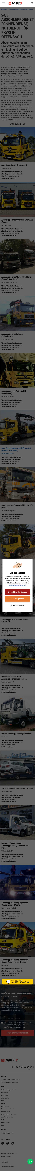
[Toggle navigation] (3, 3)
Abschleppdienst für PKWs (8, 1114)
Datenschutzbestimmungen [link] (17, 585)
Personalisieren (19, 605)
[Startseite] (15, 3)
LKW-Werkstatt (5, 1111)
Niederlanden (5, 1098)
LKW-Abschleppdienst (7, 1090)
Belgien (3, 1103)
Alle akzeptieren (17, 599)
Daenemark (4, 1095)
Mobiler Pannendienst (7, 1109)
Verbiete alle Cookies (19, 592)
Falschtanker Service (7, 1117)
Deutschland (4, 1092)
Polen (2, 1100)
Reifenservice (5, 1106)
